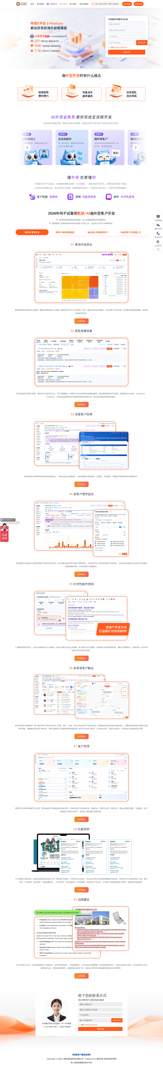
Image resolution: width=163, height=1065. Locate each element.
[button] (80, 66)
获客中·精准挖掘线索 (65, 232)
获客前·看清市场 (32, 232)
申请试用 (138, 4)
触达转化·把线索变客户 (98, 232)
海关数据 (40, 4)
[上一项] (27, 147)
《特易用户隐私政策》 (81, 1054)
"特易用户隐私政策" (121, 47)
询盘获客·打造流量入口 (131, 232)
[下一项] (135, 147)
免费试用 (126, 52)
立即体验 (81, 321)
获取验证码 (142, 42)
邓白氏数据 (84, 4)
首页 (32, 4)
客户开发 (63, 4)
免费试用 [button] (100, 1029)
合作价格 (127, 4)
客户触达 (73, 4)
